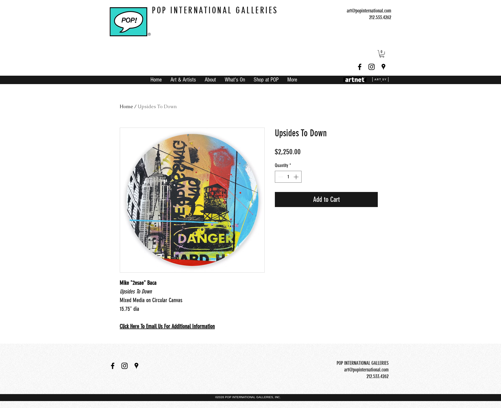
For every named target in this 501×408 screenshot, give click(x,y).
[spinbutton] (288, 177)
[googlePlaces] (383, 67)
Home (126, 107)
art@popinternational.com (369, 11)
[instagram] (371, 67)
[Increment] (296, 177)
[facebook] (359, 67)
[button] (381, 53)
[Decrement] (280, 177)
